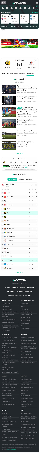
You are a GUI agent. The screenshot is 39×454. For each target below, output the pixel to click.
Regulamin (30, 288)
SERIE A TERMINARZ (26, 354)
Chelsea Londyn (25, 320)
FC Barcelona (25, 304)
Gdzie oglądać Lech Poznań (10, 372)
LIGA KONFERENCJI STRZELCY (9, 385)
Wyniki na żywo (6, 12)
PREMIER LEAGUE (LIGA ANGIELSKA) (8, 316)
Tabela (16, 73)
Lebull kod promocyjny (27, 435)
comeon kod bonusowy (27, 438)
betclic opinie (25, 422)
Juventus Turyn (25, 329)
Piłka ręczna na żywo (27, 382)
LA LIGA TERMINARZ (26, 352)
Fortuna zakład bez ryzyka (29, 433)
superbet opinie (6, 419)
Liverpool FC (24, 309)
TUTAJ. (26, 167)
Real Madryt (24, 306)
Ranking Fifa (24, 390)
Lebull (4, 435)
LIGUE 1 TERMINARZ (26, 360)
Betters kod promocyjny (9, 437)
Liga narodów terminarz (28, 363)
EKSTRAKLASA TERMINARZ (27, 346)
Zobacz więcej (19, 272)
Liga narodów (6, 330)
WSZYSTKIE (35, 12)
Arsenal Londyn (25, 317)
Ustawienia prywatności (24, 291)
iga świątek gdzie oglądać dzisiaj (9, 344)
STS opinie (5, 413)
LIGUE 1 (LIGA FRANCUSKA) (9, 328)
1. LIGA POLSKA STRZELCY (8, 404)
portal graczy (27, 295)
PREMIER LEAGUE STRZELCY (9, 390)
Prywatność (11, 291)
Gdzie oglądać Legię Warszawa (8, 368)
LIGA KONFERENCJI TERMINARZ (29, 343)
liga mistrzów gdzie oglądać (26, 405)
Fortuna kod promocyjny (28, 416)
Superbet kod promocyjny (28, 424)
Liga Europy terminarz (27, 340)
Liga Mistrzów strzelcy (9, 379)
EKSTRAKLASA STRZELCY (8, 387)
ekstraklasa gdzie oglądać (10, 348)
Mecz (3, 73)
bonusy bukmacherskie (9, 440)
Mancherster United (26, 312)
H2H (11, 73)
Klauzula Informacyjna (14, 295)
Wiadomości (30, 73)
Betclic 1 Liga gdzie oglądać (10, 360)
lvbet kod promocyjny (27, 430)
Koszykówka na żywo (27, 387)
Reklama (22, 288)
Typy (7, 73)
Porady (23, 393)
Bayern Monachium (26, 315)
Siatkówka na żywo (26, 379)
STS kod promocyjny (27, 413)
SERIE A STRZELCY (7, 396)
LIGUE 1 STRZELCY (6, 401)
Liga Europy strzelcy (8, 382)
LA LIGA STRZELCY (6, 393)
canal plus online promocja (7, 351)
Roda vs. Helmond (24, 26)
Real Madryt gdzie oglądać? (7, 425)
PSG (22, 326)
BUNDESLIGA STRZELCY (8, 399)
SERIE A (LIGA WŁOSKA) (8, 322)
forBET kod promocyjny (9, 422)
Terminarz (22, 73)
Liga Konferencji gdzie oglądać (8, 364)
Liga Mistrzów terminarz (28, 338)
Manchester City (25, 323)
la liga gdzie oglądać (8, 340)
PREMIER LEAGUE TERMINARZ (28, 349)
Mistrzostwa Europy (27, 401)
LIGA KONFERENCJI (7, 309)
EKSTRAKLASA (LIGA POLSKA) (9, 312)
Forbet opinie (6, 429)
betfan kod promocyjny (28, 427)
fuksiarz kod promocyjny (9, 432)
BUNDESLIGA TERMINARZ (27, 357)
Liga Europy (5, 306)
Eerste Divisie (13, 26)
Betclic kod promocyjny (28, 419)
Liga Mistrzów (6, 304)
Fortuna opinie (6, 416)
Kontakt (7, 288)
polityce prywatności (11, 449)
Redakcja (15, 288)
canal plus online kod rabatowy (8, 356)
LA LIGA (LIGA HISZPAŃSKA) (9, 319)
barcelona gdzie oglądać (9, 338)
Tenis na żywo (25, 385)
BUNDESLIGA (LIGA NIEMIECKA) (10, 325)
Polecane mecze (25, 396)
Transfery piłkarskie (27, 399)
